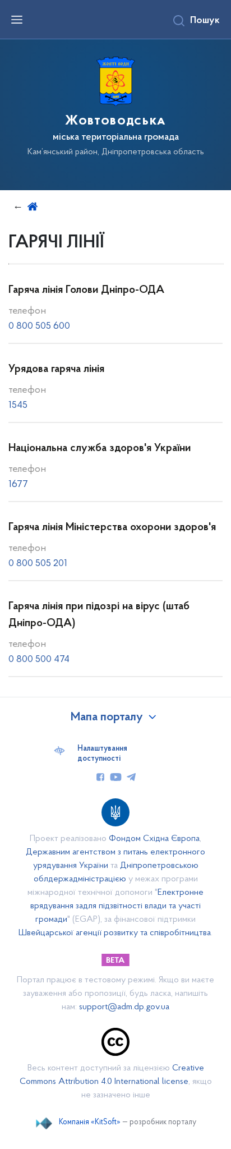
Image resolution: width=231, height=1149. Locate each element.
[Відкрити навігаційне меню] (16, 19)
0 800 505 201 (37, 564)
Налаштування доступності (102, 754)
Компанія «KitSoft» (90, 1122)
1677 (18, 485)
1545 (17, 406)
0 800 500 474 (39, 660)
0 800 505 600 (39, 326)
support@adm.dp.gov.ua (124, 1007)
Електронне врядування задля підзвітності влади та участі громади (117, 906)
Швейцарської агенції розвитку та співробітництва (115, 933)
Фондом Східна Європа (154, 838)
